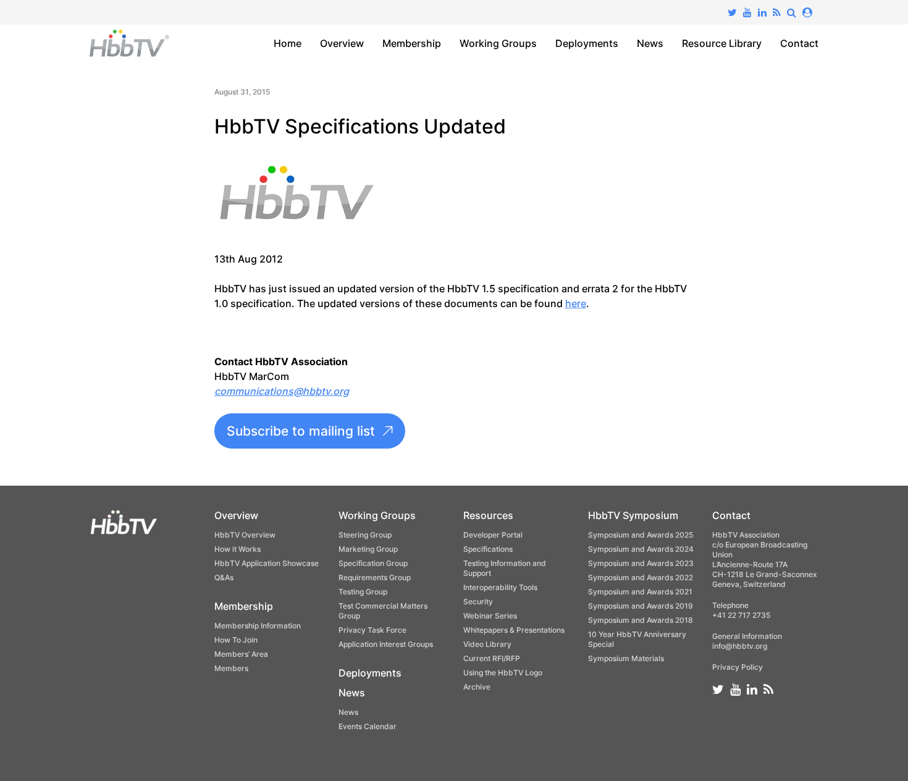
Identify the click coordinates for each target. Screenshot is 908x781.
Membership (411, 43)
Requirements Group (374, 577)
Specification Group (373, 563)
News (650, 43)
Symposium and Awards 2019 (640, 605)
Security (478, 601)
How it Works (237, 549)
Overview (342, 43)
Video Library (487, 644)
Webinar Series (490, 615)
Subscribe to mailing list (301, 431)
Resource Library (722, 43)
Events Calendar (367, 726)
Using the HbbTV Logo (502, 672)
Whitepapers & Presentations (514, 630)
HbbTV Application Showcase (266, 563)
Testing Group (362, 591)
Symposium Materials (626, 658)
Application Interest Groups (385, 644)
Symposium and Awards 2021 (640, 591)
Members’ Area (241, 654)
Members (231, 668)
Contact (799, 43)
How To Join (236, 639)
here (575, 303)
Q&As (223, 577)
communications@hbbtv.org (281, 391)
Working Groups (498, 43)
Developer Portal (493, 534)
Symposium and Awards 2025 (640, 534)
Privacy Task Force (372, 630)
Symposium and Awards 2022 (640, 577)
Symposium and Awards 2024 (641, 549)
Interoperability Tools (500, 587)
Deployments (586, 43)
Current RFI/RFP (491, 658)
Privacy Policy (737, 667)
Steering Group (365, 534)
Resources (488, 515)
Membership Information (257, 625)
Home (287, 43)
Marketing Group (368, 549)
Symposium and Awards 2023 (641, 563)
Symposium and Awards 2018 (640, 620)
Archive (476, 686)
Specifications (488, 549)
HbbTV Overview (244, 534)
